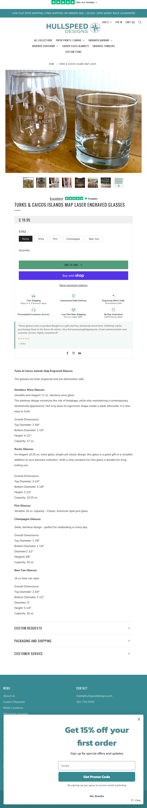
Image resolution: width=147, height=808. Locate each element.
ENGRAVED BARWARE (99, 40)
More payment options (73, 285)
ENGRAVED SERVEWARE (43, 46)
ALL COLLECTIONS (43, 40)
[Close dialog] (139, 719)
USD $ (105, 22)
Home (51, 63)
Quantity (24, 250)
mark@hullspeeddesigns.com (94, 696)
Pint (55, 238)
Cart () (130, 22)
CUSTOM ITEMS (73, 52)
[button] (28, 182)
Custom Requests (14, 701)
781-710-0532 (85, 701)
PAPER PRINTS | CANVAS (68, 40)
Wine (41, 238)
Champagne (73, 238)
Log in (118, 22)
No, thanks (97, 796)
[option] (73, 121)
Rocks (25, 238)
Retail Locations (13, 707)
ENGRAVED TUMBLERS (104, 46)
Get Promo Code (97, 776)
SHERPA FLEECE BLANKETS (75, 46)
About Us (9, 696)
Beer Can (94, 238)
